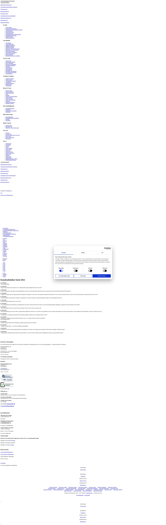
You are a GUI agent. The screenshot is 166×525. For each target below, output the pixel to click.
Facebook (13, 440)
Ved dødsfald (8, 43)
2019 (4, 269)
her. (8, 388)
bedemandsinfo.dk (11, 403)
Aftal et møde (83, 469)
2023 (4, 265)
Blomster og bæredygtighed (11, 96)
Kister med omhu (9, 98)
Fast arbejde (8, 144)
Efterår (4, 275)
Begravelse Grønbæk (117, 489)
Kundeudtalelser (6, 235)
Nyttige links (8, 156)
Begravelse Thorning (98, 489)
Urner (7, 94)
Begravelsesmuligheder (10, 62)
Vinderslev (5, 246)
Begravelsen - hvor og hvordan (12, 50)
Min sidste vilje (9, 126)
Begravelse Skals (92, 487)
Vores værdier (8, 149)
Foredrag (7, 155)
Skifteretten (8, 109)
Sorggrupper (8, 138)
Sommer (5, 274)
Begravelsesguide (9, 54)
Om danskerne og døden (11, 81)
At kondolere (8, 82)
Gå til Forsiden (9, 27)
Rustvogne (8, 150)
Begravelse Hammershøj (71, 488)
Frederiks (5, 244)
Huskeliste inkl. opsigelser (11, 110)
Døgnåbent (83, 476)
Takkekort (8, 101)
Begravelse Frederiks (112, 487)
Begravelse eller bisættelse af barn (13, 48)
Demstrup (5, 256)
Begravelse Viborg (53, 487)
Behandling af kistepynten (11, 71)
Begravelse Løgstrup (83, 487)
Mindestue (5, 231)
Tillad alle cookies (102, 275)
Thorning (5, 240)
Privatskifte (8, 120)
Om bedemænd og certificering (9, 234)
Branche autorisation (10, 153)
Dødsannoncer (9, 84)
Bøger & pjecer (9, 125)
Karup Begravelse (4, 13)
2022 (4, 266)
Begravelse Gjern (114, 488)
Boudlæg (7, 119)
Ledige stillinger (9, 148)
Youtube (12, 444)
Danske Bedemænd (7, 232)
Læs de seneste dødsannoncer (7, 452)
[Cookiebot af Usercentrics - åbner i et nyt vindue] (105, 248)
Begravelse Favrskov (97, 490)
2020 (4, 268)
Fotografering (8, 85)
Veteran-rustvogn (9, 151)
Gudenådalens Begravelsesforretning (8, 15)
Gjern (4, 252)
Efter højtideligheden (10, 108)
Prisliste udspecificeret (10, 53)
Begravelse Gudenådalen (92, 488)
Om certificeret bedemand (11, 72)
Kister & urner (83, 517)
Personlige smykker (10, 103)
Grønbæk (5, 243)
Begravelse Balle (108, 489)
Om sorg (7, 132)
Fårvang (4, 251)
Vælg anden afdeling (5, 2)
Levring (4, 250)
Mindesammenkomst (10, 83)
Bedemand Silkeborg (5, 22)
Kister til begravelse (10, 93)
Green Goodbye (9, 97)
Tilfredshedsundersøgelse (11, 160)
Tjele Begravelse (4, 9)
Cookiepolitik (87, 495)
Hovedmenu (6, 1)
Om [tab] (102, 252)
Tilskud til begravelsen (10, 51)
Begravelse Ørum (81, 488)
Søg (1, 193)
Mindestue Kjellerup (10, 46)
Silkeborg (5, 245)
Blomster (7, 95)
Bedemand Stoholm (69, 489)
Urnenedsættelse (9, 67)
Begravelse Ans (89, 489)
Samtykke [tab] (63, 252)
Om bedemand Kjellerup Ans (9, 229)
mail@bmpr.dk (89, 493)
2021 (4, 267)
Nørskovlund (5, 249)
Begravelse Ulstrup (47, 489)
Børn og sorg (8, 136)
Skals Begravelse (4, 20)
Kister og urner (9, 90)
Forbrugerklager (9, 73)
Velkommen (5, 228)
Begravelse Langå (67, 490)
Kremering (8, 66)
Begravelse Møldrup (102, 487)
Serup (4, 247)
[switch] (76, 271)
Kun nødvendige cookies (64, 275)
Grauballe (5, 253)
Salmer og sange (9, 79)
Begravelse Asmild (63, 487)
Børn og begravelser (10, 137)
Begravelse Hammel (87, 490)
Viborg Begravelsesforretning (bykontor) (9, 7)
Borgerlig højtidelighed (10, 65)
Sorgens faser (8, 134)
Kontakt (7, 146)
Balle (4, 242)
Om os (7, 147)
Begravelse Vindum (73, 487)
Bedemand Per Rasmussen (6, 4)
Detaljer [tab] (83, 252)
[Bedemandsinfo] (7, 406)
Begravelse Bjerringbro (104, 488)
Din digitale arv (9, 70)
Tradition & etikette (10, 78)
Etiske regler (8, 154)
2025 (4, 262)
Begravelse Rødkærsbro (58, 489)
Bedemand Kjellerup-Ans (6, 18)
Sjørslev (4, 254)
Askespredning (9, 69)
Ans (4, 239)
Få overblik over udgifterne (11, 52)
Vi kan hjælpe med (9, 44)
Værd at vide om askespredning (7, 454)
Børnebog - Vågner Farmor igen (12, 127)
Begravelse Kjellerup (79, 489)
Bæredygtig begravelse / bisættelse (13, 55)
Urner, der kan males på (10, 100)
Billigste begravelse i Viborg (11, 158)
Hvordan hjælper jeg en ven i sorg (13, 135)
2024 (4, 263)
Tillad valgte (83, 275)
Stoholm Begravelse (5, 11)
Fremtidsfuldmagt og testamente (12, 118)
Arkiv (4, 270)
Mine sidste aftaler (9, 117)
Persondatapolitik (79, 495)
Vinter (4, 276)
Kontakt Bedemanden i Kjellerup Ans (11, 230)
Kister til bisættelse (9, 91)
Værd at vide (8, 60)
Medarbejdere (8, 143)
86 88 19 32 (9, 190)
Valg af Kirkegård (9, 63)
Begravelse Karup (52, 488)
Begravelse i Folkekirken (11, 64)
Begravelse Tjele (60, 488)
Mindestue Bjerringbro (10, 45)
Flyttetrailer (8, 112)
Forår (4, 273)
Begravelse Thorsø (77, 490)
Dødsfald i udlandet (10, 47)
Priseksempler (8, 157)
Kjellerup (5, 238)
